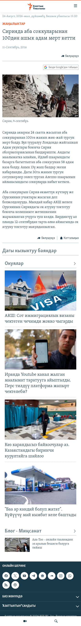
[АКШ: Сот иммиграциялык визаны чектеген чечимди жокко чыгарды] (40, 290)
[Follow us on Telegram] (33, 576)
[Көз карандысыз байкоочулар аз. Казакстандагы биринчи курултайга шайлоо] (40, 419)
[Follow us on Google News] (42, 576)
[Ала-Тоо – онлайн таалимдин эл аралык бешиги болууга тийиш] (17, 545)
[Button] (70, 56)
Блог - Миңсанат (23, 531)
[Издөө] (56, 621)
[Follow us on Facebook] (6, 576)
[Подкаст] (15, 585)
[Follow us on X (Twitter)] (15, 576)
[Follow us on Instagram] (60, 576)
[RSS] (6, 585)
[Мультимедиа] (25, 621)
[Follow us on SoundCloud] (51, 576)
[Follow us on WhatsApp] (70, 576)
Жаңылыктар (13, 24)
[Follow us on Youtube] (24, 576)
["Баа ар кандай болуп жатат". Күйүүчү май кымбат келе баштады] (40, 484)
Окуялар (14, 263)
